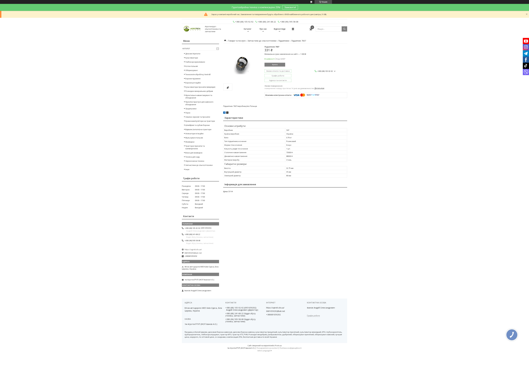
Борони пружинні (192, 78)
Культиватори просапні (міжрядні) (200, 87)
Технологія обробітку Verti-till (197, 74)
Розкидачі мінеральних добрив (199, 91)
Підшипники (283, 40)
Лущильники (190, 108)
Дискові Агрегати (192, 53)
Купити (275, 65)
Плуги (187, 112)
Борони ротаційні (193, 82)
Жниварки (189, 142)
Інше (187, 169)
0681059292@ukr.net (193, 253)
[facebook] (224, 113)
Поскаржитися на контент (267, 348)
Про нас (263, 29)
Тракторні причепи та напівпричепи (195, 147)
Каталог (247, 29)
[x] (227, 113)
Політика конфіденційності (291, 348)
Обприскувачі (191, 70)
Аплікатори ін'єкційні (194, 133)
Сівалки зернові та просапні (197, 117)
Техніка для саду (192, 157)
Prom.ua (278, 345)
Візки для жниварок (194, 152)
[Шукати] (344, 29)
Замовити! (290, 7)
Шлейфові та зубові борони (197, 125)
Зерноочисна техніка (194, 161)
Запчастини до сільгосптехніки (262, 40)
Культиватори (191, 58)
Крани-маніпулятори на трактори (200, 121)
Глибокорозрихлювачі (195, 62)
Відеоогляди (279, 29)
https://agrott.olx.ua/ (193, 249)
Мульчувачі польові (194, 137)
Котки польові (191, 66)
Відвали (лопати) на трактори (198, 129)
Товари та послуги (236, 40)
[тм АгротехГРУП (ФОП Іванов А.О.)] (192, 29)
